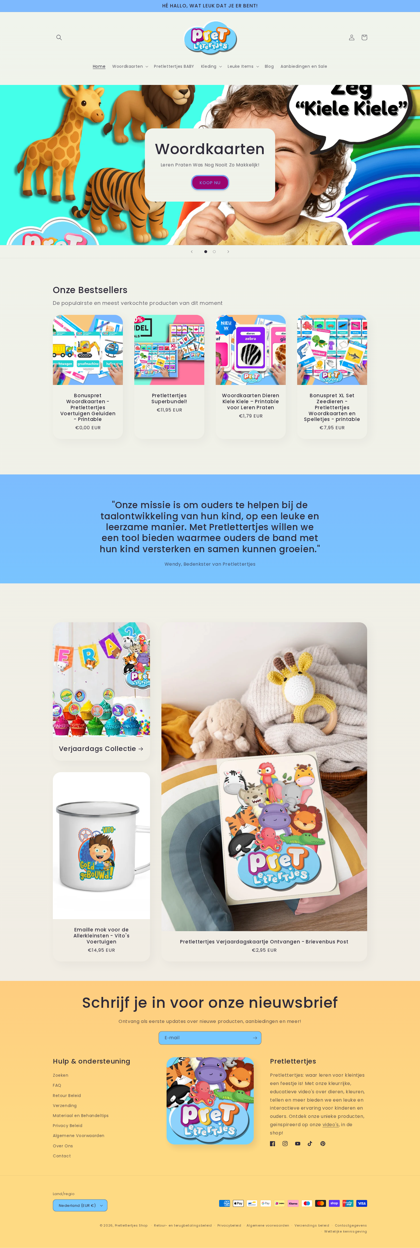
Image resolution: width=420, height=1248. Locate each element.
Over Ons (63, 1146)
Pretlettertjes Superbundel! (169, 399)
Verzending (65, 1105)
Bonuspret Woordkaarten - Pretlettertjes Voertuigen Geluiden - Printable (88, 407)
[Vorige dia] (191, 251)
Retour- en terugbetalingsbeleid (183, 1225)
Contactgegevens (351, 1225)
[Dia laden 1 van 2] (205, 251)
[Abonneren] (255, 1038)
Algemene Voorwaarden (79, 1135)
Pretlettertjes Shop (131, 1225)
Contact (62, 1156)
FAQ (57, 1085)
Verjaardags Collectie (97, 749)
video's (331, 1124)
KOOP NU (210, 183)
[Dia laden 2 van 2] (214, 251)
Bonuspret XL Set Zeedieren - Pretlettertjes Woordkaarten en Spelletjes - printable (332, 407)
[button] (59, 37)
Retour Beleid (67, 1095)
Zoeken (61, 1075)
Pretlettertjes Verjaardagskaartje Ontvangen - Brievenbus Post (264, 942)
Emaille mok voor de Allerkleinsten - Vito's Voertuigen (101, 936)
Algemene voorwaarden (268, 1225)
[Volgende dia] (228, 251)
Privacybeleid (229, 1225)
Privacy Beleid (67, 1125)
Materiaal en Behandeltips (81, 1115)
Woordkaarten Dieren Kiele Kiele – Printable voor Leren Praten (250, 401)
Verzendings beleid (312, 1225)
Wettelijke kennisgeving (345, 1231)
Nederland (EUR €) (77, 1205)
